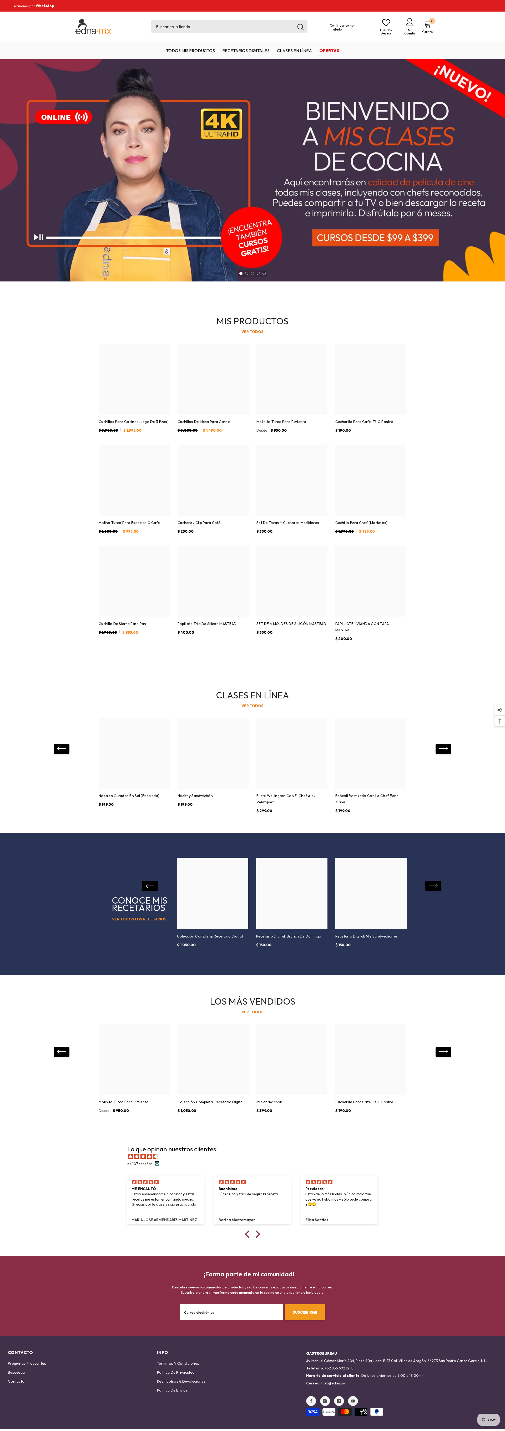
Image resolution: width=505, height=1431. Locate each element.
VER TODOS (252, 332)
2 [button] (246, 273)
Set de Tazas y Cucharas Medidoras (287, 522)
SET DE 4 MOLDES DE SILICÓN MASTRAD (291, 623)
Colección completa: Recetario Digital (210, 936)
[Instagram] (325, 1401)
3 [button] (252, 273)
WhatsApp (45, 6)
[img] (255, 1156)
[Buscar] (229, 26)
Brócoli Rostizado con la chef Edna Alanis (367, 798)
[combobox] (222, 26)
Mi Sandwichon (269, 1102)
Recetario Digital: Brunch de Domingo (288, 936)
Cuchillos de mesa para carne (204, 421)
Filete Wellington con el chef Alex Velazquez (286, 798)
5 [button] (264, 273)
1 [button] (241, 273)
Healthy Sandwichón (195, 795)
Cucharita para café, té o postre (364, 421)
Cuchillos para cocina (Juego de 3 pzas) (134, 421)
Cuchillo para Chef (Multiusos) (361, 522)
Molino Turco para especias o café (129, 522)
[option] (252, 170)
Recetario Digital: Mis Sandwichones (366, 936)
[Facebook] (311, 1401)
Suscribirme (305, 1312)
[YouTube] (353, 1401)
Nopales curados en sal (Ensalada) (129, 795)
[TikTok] (339, 1401)
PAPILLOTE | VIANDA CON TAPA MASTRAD (362, 626)
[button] (61, 749)
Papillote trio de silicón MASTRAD (207, 623)
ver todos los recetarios (139, 919)
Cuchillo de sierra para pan (122, 623)
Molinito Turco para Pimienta (281, 421)
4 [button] (258, 273)
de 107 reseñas (140, 1163)
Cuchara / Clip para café (199, 522)
